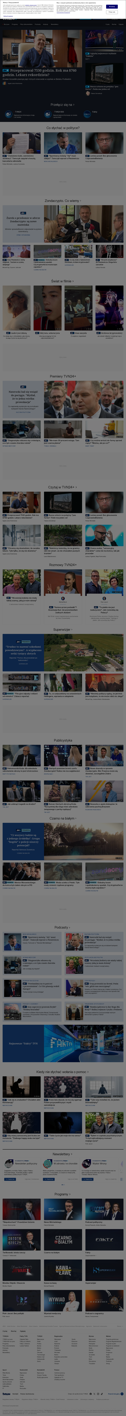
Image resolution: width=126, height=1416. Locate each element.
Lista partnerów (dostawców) (63, 12)
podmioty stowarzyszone (31, 5)
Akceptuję (112, 6)
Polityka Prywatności (8, 16)
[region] (63, 9)
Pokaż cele (112, 12)
